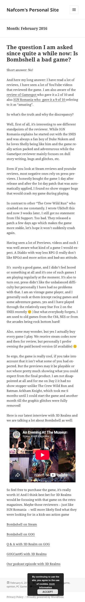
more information (47, 585)
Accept (47, 592)
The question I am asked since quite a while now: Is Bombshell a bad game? (42, 53)
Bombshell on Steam (22, 524)
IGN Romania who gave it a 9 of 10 (39, 99)
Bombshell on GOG (21, 534)
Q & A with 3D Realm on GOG (28, 544)
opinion (11, 586)
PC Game (21, 586)
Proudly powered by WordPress (45, 597)
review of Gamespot (22, 95)
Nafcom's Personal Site (33, 10)
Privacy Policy (15, 597)
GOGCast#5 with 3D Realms (27, 554)
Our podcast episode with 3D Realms (33, 564)
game (66, 583)
